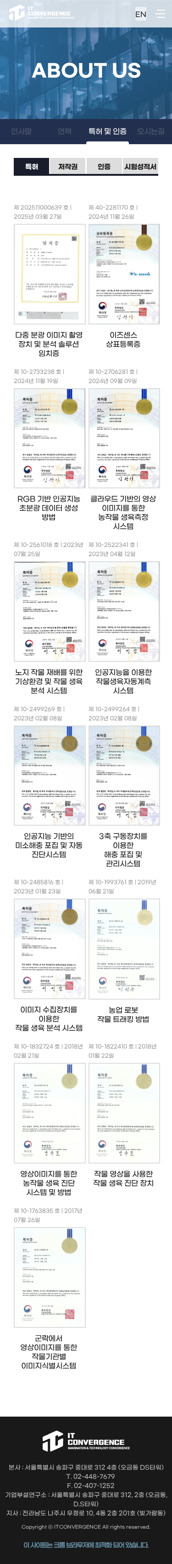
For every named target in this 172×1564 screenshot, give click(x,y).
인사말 (21, 131)
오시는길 (151, 131)
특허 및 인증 (108, 131)
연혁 (65, 131)
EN (140, 15)
